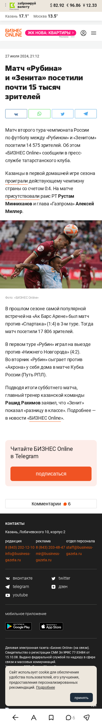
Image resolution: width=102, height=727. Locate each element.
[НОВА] (49, 33)
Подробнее (45, 687)
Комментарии (51, 503)
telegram (20, 586)
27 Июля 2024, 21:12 (22, 56)
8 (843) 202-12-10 (20, 547)
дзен (62, 586)
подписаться (51, 474)
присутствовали (22, 196)
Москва (40, 16)
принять (81, 698)
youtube (20, 594)
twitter (64, 578)
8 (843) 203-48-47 (50, 547)
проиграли (16, 181)
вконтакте (22, 578)
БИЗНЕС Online (45, 418)
